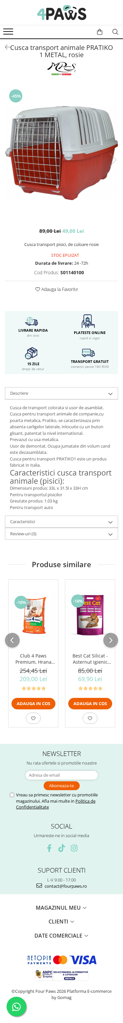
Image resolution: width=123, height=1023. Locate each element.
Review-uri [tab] (23, 534)
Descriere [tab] (19, 393)
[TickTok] (61, 848)
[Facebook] (49, 848)
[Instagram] (74, 848)
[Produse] (9, 33)
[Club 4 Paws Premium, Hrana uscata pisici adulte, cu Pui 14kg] (33, 614)
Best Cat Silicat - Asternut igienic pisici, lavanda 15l (90, 659)
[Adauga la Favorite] (33, 718)
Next (113, 160)
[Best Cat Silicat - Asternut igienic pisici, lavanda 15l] (90, 614)
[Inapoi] (5, 47)
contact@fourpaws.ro (65, 886)
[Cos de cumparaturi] (99, 31)
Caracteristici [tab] (22, 521)
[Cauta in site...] (115, 31)
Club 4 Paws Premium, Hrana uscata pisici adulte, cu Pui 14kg (33, 659)
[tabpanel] (61, 153)
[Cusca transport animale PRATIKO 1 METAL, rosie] (61, 153)
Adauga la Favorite (59, 289)
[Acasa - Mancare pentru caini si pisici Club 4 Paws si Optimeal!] (61, 12)
